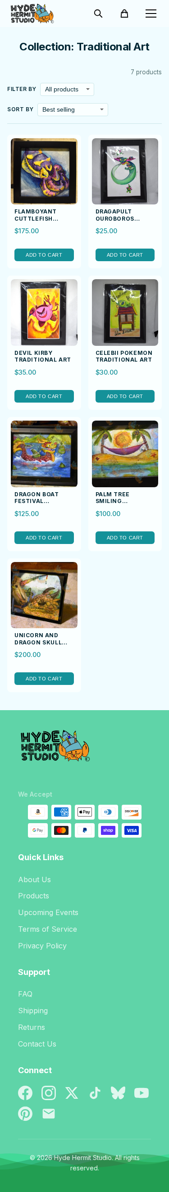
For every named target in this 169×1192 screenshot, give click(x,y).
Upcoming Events (48, 912)
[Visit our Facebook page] (25, 1093)
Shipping (33, 1010)
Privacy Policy (42, 945)
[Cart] (124, 13)
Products (33, 895)
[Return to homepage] (84, 749)
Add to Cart (44, 255)
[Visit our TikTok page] (95, 1093)
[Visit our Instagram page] (48, 1093)
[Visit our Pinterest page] (25, 1113)
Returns (31, 1027)
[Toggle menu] (151, 14)
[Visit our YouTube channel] (141, 1093)
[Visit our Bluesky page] (118, 1093)
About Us (34, 879)
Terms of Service (47, 929)
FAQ (25, 993)
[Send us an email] (48, 1113)
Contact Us (37, 1043)
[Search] (98, 13)
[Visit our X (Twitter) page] (71, 1093)
